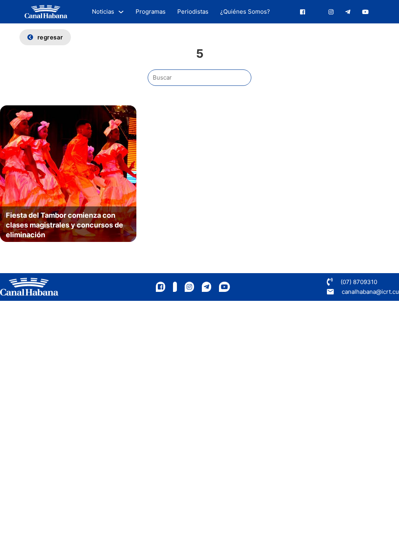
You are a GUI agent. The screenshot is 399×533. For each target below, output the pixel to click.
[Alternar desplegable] (121, 12)
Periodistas (192, 11)
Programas (151, 11)
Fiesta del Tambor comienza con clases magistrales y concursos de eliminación (64, 225)
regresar (50, 37)
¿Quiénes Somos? (245, 11)
